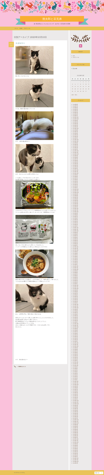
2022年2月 (75, 167)
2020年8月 (75, 195)
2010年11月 (75, 383)
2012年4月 (75, 355)
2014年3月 (75, 319)
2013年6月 (75, 333)
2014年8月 (75, 311)
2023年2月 (75, 147)
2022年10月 (75, 154)
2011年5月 (75, 373)
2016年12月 (75, 266)
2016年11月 (75, 267)
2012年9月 (75, 347)
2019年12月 (75, 208)
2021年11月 (75, 171)
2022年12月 (75, 151)
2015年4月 (75, 298)
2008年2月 (75, 436)
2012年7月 (75, 351)
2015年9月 (75, 290)
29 (80, 91)
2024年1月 (75, 138)
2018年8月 (75, 234)
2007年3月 (75, 453)
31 (85, 91)
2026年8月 (75, 104)
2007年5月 (75, 450)
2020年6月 (75, 199)
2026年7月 (75, 106)
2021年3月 (75, 184)
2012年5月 (75, 354)
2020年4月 (75, 202)
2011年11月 (75, 363)
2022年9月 (75, 155)
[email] (80, 45)
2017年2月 (75, 263)
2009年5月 (75, 411)
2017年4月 (75, 259)
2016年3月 (75, 280)
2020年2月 (75, 205)
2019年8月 (75, 215)
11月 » (75, 95)
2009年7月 (75, 408)
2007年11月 (75, 440)
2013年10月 (75, 327)
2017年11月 (75, 248)
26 (72, 91)
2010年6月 (75, 391)
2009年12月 (75, 400)
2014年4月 (75, 317)
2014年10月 (75, 307)
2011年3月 (75, 376)
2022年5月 (75, 162)
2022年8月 (75, 157)
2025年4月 (75, 123)
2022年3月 (75, 165)
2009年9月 (75, 405)
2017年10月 (75, 250)
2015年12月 (75, 285)
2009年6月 (75, 410)
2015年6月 (75, 295)
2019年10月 (75, 211)
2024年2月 (75, 136)
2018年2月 (75, 243)
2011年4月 (75, 375)
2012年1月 (75, 360)
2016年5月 (75, 277)
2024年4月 (75, 135)
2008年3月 (75, 434)
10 (85, 84)
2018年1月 (75, 245)
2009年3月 (75, 415)
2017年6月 (75, 256)
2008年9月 (75, 424)
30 (83, 91)
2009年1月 (75, 418)
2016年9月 (75, 271)
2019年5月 (75, 219)
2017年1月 (75, 264)
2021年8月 (75, 176)
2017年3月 (75, 261)
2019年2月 (75, 224)
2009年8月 (75, 407)
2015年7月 (75, 293)
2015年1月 (75, 303)
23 (83, 89)
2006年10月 (75, 461)
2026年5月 (75, 109)
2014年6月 (75, 314)
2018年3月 (75, 242)
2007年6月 (75, 448)
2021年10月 (75, 173)
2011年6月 (75, 371)
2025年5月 (75, 122)
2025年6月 (75, 120)
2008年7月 (75, 427)
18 (88, 86)
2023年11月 (75, 141)
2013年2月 (75, 339)
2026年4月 (75, 111)
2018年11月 (75, 229)
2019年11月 (75, 210)
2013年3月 (75, 338)
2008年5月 (75, 431)
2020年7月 (75, 197)
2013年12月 (75, 323)
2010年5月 (75, 392)
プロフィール (27, 28)
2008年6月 (75, 429)
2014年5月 (75, 315)
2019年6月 (75, 218)
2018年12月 (75, 227)
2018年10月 (75, 231)
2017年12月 (75, 247)
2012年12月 (75, 343)
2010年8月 (75, 387)
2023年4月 (75, 144)
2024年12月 (75, 128)
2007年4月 (75, 452)
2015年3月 (75, 299)
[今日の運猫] (75, 68)
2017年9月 (75, 251)
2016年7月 (75, 274)
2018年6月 (75, 237)
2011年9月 (75, 367)
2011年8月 (75, 368)
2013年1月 (75, 341)
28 (77, 91)
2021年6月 (75, 179)
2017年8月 (75, 253)
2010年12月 (75, 381)
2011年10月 (75, 365)
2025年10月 (75, 119)
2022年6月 (75, 160)
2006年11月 (75, 460)
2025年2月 (75, 127)
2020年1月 (75, 207)
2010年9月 (75, 386)
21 (77, 89)
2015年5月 (75, 296)
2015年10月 (75, 288)
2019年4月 (75, 221)
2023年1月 (75, 149)
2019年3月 (75, 223)
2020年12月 (75, 189)
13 (75, 86)
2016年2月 (75, 282)
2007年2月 (75, 455)
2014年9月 (75, 309)
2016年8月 (75, 272)
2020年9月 (75, 194)
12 (72, 86)
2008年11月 (75, 421)
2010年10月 (75, 384)
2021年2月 (75, 186)
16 (83, 86)
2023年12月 (75, 139)
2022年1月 (75, 168)
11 (88, 84)
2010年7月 (75, 389)
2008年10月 (75, 423)
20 (75, 89)
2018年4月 (75, 240)
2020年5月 (75, 200)
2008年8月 (75, 426)
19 (72, 89)
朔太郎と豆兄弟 (52, 19)
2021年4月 (75, 183)
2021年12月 (75, 170)
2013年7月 (75, 331)
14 (77, 86)
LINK (20, 28)
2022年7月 (75, 159)
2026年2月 (75, 114)
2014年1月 (75, 322)
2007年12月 (75, 439)
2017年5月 (75, 258)
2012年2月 (75, 359)
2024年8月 (75, 130)
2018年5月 (75, 239)
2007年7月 (75, 447)
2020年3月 (75, 203)
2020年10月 (75, 192)
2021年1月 (75, 187)
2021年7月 (75, 178)
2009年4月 (75, 413)
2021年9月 (75, 175)
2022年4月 (75, 163)
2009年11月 (75, 402)
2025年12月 (75, 117)
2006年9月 (75, 463)
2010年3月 (75, 395)
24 (86, 89)
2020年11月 (75, 191)
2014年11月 (75, 306)
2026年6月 (75, 107)
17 (85, 86)
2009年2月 (75, 416)
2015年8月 (75, 291)
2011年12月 (75, 362)
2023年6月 (75, 143)
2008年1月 (75, 437)
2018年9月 (75, 232)
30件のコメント (22, 366)
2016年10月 (75, 269)
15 (80, 86)
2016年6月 (75, 275)
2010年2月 (75, 397)
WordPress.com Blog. (19, 472)
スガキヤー (20, 43)
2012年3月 (75, 357)
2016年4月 (75, 279)
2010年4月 (75, 394)
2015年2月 (75, 301)
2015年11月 (75, 287)
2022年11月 (75, 152)
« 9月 (72, 95)
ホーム (16, 28)
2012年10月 (75, 346)
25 (88, 89)
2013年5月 (75, 335)
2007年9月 (75, 444)
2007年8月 (75, 445)
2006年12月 (75, 458)
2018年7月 (75, 235)
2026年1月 (75, 115)
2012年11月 (75, 344)
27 (75, 91)
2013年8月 (75, 330)
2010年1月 (75, 399)
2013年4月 (75, 336)
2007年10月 (75, 442)
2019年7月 (75, 216)
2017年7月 (75, 255)
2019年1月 (75, 226)
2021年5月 (75, 181)
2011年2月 (75, 378)
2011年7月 (75, 370)
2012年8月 (75, 349)
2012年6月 (75, 352)
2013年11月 (75, 325)
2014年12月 (75, 304)
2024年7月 (75, 131)
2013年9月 (75, 328)
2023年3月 (75, 146)
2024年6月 (75, 133)
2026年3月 (75, 112)
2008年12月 (75, 419)
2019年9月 (75, 213)
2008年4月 (75, 432)
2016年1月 (75, 283)
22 (80, 89)
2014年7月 (75, 312)
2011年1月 (75, 379)
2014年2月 (75, 320)
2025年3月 (75, 125)
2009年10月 (75, 403)
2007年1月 (75, 456)
